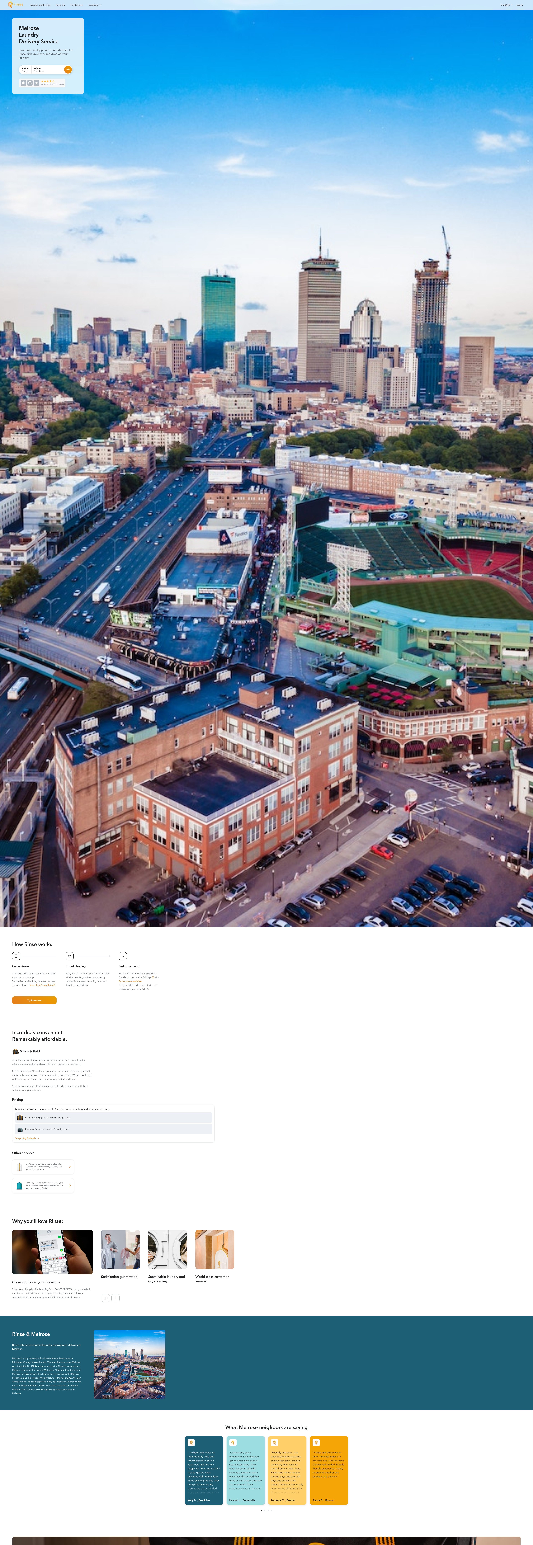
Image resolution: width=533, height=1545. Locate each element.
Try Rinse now (34, 1000)
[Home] (15, 5)
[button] (153, 977)
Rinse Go (60, 4)
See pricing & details (25, 1138)
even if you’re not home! (42, 985)
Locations (93, 4)
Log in (519, 4)
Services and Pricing (40, 4)
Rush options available (130, 981)
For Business (76, 4)
